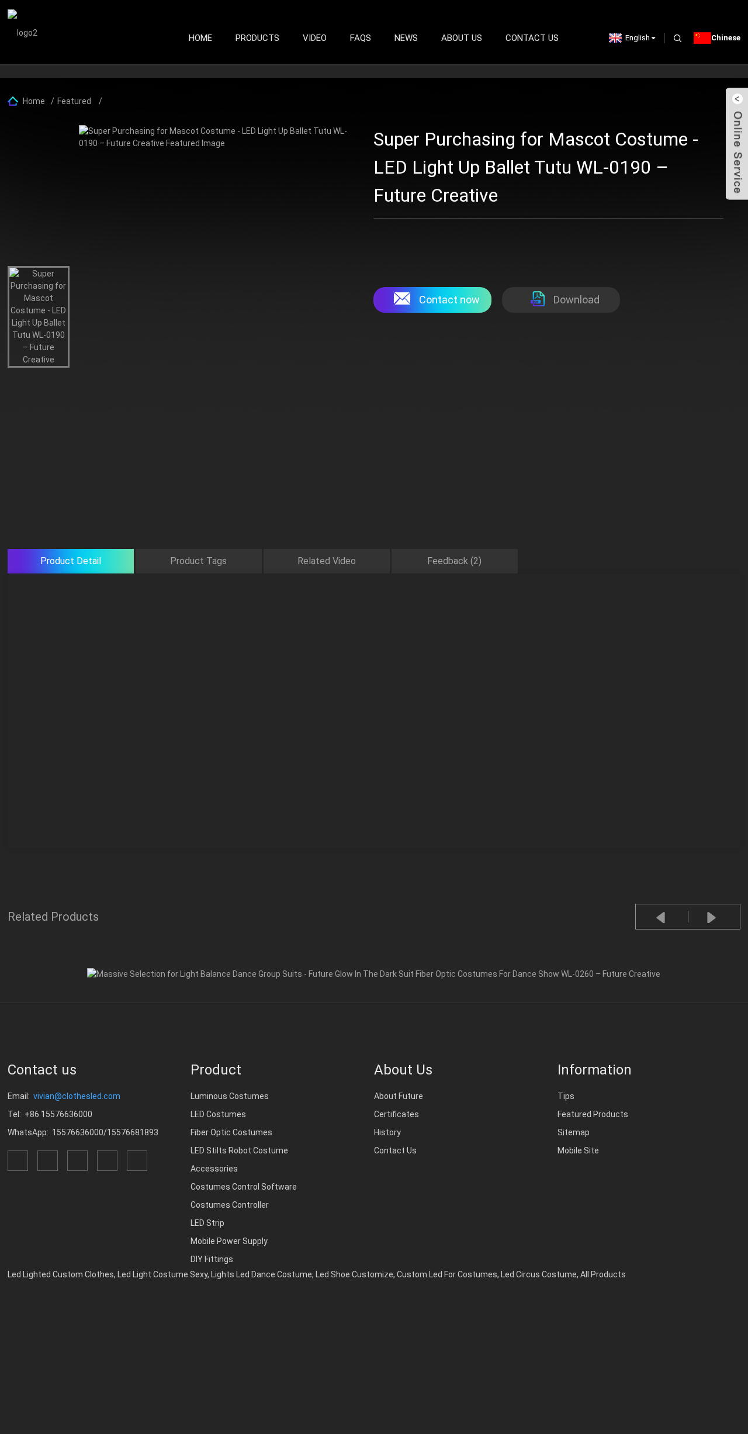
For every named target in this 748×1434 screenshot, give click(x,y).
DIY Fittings (212, 1259)
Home (200, 38)
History (387, 1132)
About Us (461, 38)
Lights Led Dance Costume (261, 1274)
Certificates (396, 1114)
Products (257, 38)
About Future (398, 1096)
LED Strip (207, 1223)
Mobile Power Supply (229, 1241)
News (406, 38)
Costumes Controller (230, 1205)
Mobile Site (578, 1150)
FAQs (360, 38)
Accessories (214, 1168)
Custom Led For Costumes (447, 1274)
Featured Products (592, 1114)
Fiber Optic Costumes (231, 1132)
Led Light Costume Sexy (162, 1274)
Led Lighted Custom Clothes (61, 1274)
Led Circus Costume (539, 1274)
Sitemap (573, 1132)
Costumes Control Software (244, 1186)
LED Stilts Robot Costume (239, 1150)
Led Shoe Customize (354, 1274)
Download (576, 299)
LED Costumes (218, 1114)
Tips (565, 1096)
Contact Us (532, 38)
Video (315, 38)
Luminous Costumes (230, 1096)
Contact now (449, 299)
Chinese (725, 37)
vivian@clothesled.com (76, 1096)
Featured (74, 101)
